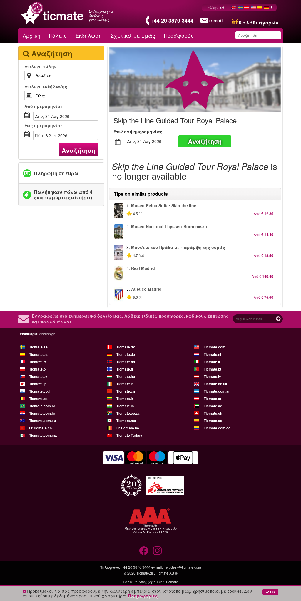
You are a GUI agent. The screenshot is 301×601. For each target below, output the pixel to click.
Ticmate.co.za (128, 413)
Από (43, 106)
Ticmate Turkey (129, 435)
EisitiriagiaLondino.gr (37, 333)
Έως (43, 125)
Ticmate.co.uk (215, 383)
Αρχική (31, 35)
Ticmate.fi (124, 369)
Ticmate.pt (212, 369)
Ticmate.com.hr (42, 413)
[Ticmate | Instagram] (157, 550)
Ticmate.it (212, 361)
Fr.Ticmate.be (127, 428)
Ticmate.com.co (217, 428)
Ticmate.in (125, 406)
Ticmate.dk (125, 347)
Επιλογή (40, 66)
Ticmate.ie (125, 383)
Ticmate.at (212, 398)
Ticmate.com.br (42, 406)
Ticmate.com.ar (217, 391)
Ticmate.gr (144, 572)
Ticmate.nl (212, 354)
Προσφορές (179, 35)
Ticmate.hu (125, 376)
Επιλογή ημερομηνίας (138, 132)
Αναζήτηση (78, 150)
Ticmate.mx (126, 420)
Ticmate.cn (125, 391)
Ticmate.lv (212, 376)
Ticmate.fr (37, 361)
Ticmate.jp (37, 383)
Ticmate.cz (38, 376)
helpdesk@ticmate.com (182, 567)
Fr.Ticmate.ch (40, 428)
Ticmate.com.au (42, 420)
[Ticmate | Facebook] (143, 550)
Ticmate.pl (37, 369)
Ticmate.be (38, 398)
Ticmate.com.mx (43, 435)
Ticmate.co (213, 420)
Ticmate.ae (213, 406)
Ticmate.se (38, 347)
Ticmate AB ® (167, 572)
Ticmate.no (125, 361)
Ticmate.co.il (39, 391)
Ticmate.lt (124, 398)
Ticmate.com (214, 347)
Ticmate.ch (213, 413)
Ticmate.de (125, 354)
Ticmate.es (38, 354)
